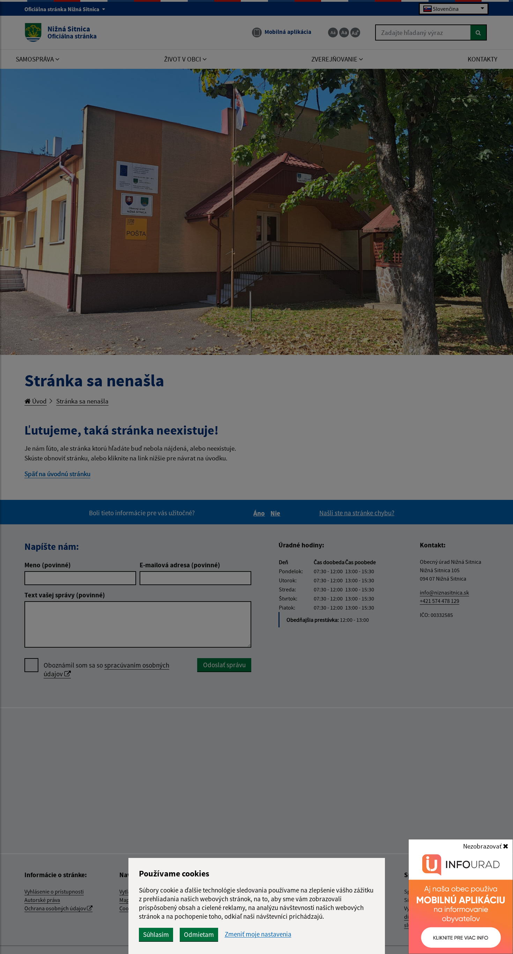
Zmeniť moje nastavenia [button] (258, 934)
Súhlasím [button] (156, 934)
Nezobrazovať (483, 846)
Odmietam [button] (199, 934)
